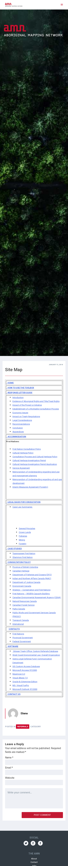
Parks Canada (18, 609)
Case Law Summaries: (22, 507)
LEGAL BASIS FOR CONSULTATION (23, 502)
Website (9, 777)
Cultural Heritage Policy (22, 453)
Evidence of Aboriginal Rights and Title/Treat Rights (35, 401)
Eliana (24, 713)
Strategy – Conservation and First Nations (31, 590)
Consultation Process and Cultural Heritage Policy (34, 456)
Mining (22, 540)
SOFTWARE (12, 646)
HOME (10, 383)
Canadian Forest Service (23, 605)
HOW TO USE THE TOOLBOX (20, 387)
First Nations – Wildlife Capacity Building (31, 593)
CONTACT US (13, 694)
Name (9, 757)
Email (9, 767)
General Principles (27, 528)
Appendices (18, 431)
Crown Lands (25, 532)
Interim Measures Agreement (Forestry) (30, 487)
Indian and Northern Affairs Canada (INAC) (31, 578)
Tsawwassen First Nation (23, 553)
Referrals (22, 726)
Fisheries (23, 536)
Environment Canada (21, 586)
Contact (34, 862)
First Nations (18, 634)
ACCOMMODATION (16, 436)
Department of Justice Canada (26, 582)
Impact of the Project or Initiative (27, 405)
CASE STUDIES (14, 548)
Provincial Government (22, 637)
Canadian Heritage (20, 571)
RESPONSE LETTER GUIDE (19, 392)
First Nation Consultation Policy (26, 449)
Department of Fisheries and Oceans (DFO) (32, 574)
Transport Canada (20, 620)
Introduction (18, 397)
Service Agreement (21, 468)
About (34, 858)
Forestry (22, 543)
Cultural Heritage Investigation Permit (29, 460)
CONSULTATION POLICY (18, 562)
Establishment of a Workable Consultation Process (35, 409)
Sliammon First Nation (22, 557)
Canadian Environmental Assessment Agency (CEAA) (36, 597)
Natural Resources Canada (24, 601)
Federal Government (21, 641)
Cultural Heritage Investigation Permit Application (34, 464)
